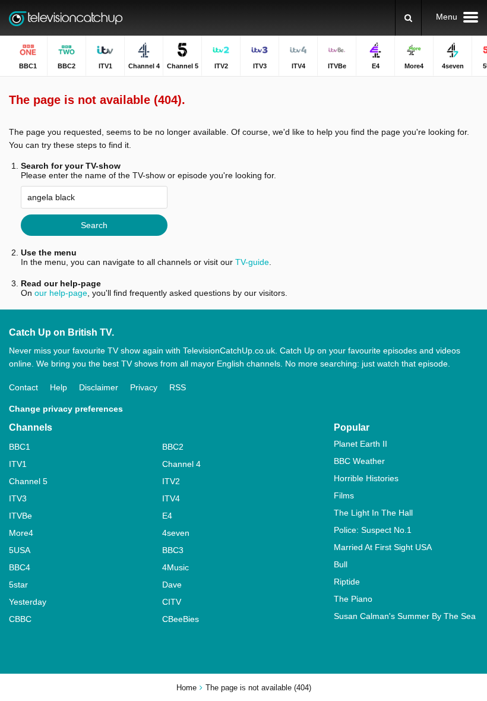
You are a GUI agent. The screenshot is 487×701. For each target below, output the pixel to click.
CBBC (20, 619)
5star (18, 584)
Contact (23, 387)
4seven (175, 533)
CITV (171, 602)
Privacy (143, 387)
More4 (21, 533)
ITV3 (18, 498)
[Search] (408, 18)
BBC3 (173, 550)
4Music (175, 567)
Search (94, 225)
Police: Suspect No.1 (373, 530)
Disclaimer (98, 387)
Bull (340, 564)
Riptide (347, 581)
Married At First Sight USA (383, 547)
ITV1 (18, 464)
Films (344, 495)
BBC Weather (359, 461)
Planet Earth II (360, 444)
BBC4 (19, 567)
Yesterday (27, 602)
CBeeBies (180, 619)
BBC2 (173, 446)
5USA (19, 550)
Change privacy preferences (66, 408)
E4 (167, 515)
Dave (172, 584)
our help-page (60, 293)
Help (58, 387)
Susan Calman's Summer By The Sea (405, 616)
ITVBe (20, 515)
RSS (177, 387)
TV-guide (252, 262)
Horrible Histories (366, 478)
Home (186, 687)
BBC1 (19, 446)
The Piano (353, 599)
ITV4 (171, 498)
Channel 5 (28, 481)
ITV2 (171, 481)
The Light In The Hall (373, 512)
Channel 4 (181, 464)
